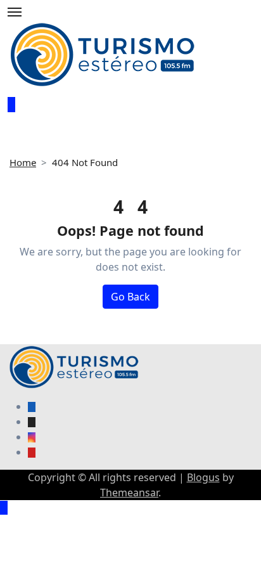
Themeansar (129, 492)
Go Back (130, 297)
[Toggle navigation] (15, 12)
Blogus (203, 477)
